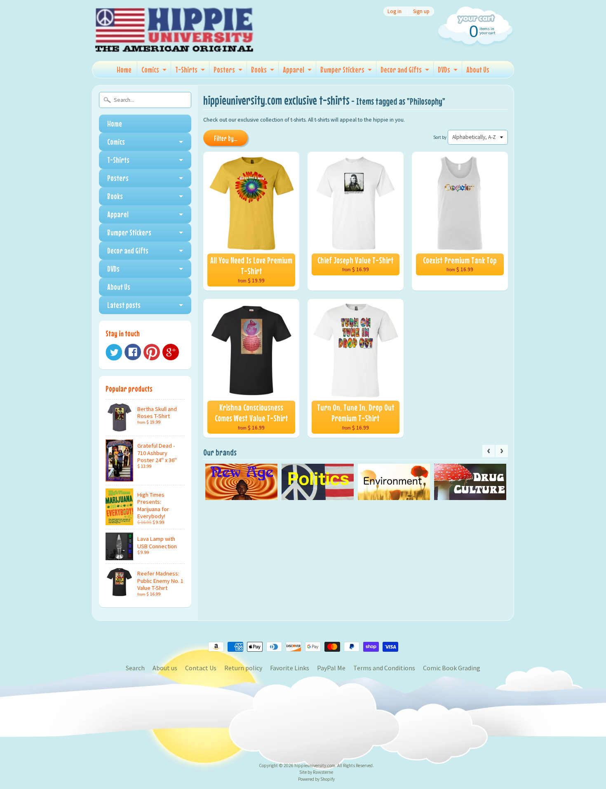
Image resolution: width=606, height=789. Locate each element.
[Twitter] (114, 352)
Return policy (243, 668)
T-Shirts (186, 69)
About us (165, 668)
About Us (477, 69)
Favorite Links (289, 668)
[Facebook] (132, 352)
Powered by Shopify (316, 779)
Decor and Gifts (401, 69)
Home (124, 69)
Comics (150, 69)
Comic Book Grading (451, 668)
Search (135, 668)
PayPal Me (331, 668)
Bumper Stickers (342, 69)
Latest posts (124, 305)
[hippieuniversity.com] (174, 43)
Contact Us (200, 668)
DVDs (444, 69)
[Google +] (170, 352)
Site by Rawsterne (316, 772)
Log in (395, 11)
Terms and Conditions (384, 668)
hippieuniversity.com (314, 765)
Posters (224, 69)
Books (259, 69)
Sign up (421, 11)
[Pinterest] (151, 352)
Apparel (293, 69)
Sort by (439, 137)
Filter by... (225, 138)
